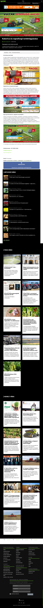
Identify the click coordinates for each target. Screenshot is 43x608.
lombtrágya (20, 160)
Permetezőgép (31, 553)
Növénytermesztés (6, 41)
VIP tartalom (18, 572)
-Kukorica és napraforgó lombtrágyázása (21, 166)
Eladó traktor (32, 549)
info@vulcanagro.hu (7, 150)
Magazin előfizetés (20, 574)
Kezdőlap (6, 52)
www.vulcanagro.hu (7, 152)
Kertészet (5, 558)
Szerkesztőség (32, 571)
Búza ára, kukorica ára (8, 572)
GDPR (30, 566)
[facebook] (19, 603)
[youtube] (24, 603)
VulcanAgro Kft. (28, 160)
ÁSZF (29, 564)
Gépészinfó (18, 561)
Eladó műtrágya (32, 554)
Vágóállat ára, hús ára (8, 577)
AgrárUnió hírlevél (15, 593)
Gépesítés (5, 561)
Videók (30, 561)
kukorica (15, 160)
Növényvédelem (6, 556)
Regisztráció (18, 569)
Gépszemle (18, 552)
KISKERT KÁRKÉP (19, 557)
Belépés (17, 570)
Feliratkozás (30, 594)
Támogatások (6, 553)
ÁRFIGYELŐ (18, 554)
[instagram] (21, 603)
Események (31, 563)
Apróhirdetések (19, 562)
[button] (23, 1)
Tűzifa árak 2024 (6, 567)
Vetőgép (30, 551)
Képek (30, 559)
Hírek (10, 52)
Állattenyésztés (6, 559)
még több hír (6, 240)
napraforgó (10, 160)
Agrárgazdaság (6, 551)
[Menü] (42, 1)
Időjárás (18, 559)
